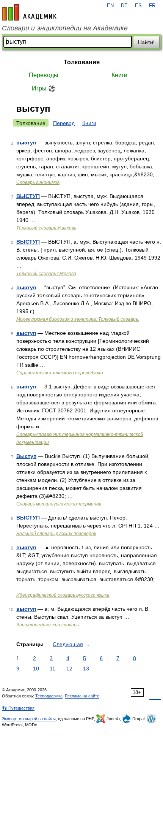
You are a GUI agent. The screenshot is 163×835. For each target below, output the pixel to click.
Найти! (146, 42)
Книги (119, 75)
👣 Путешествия (18, 708)
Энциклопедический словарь (47, 624)
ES (138, 5)
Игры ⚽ (44, 88)
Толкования (82, 62)
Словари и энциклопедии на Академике (65, 28)
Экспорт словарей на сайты (29, 718)
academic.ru (29, 12)
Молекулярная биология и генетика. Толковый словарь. (77, 319)
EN (110, 5)
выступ (26, 142)
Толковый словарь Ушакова (46, 228)
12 (69, 668)
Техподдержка (49, 696)
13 (86, 668)
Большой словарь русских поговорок (56, 533)
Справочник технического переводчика (59, 373)
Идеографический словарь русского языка (63, 595)
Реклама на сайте (82, 696)
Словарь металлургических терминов (58, 504)
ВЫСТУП (28, 196)
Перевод (64, 123)
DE (124, 5)
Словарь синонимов (38, 182)
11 (52, 668)
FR (152, 5)
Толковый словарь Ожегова (46, 273)
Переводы (43, 75)
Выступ (26, 456)
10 (36, 668)
